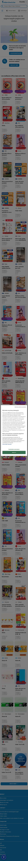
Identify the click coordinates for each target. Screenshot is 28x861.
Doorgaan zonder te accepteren (20, 406)
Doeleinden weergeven (14, 449)
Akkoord (14, 452)
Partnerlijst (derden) (6, 444)
